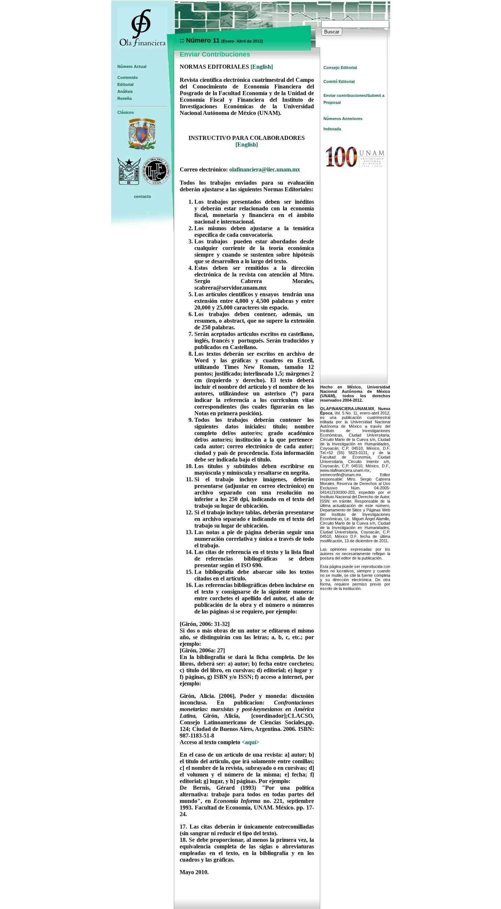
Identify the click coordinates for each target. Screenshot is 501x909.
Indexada (332, 129)
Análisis (125, 91)
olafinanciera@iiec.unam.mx (264, 169)
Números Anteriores (342, 118)
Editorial (125, 84)
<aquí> (250, 742)
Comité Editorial (339, 81)
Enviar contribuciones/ (345, 95)
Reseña (124, 98)
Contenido (127, 77)
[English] (262, 67)
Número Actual (131, 66)
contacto (142, 196)
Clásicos (125, 112)
